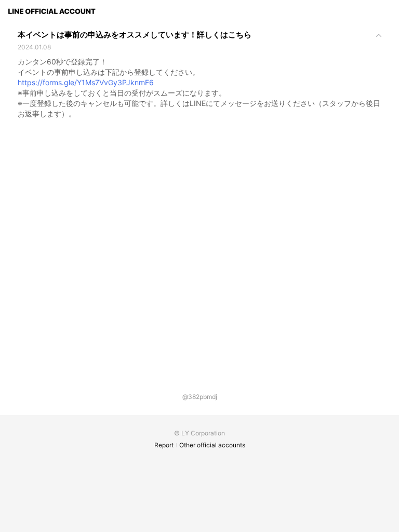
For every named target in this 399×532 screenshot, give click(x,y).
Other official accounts (212, 445)
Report (164, 445)
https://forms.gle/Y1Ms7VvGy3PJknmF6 (86, 82)
